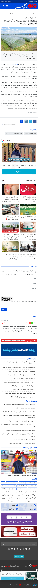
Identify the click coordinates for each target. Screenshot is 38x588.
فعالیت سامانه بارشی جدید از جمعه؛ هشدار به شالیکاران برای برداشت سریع (19, 416)
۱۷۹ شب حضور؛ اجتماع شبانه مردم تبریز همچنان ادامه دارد (20, 375)
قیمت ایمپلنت (18, 492)
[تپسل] (3, 141)
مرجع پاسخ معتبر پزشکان (8, 489)
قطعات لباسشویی (6, 492)
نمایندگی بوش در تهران (8, 495)
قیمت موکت (20, 486)
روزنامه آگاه (10, 501)
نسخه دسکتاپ (19, 556)
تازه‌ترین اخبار (32, 358)
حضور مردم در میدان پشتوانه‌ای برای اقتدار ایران (22, 397)
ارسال (3, 309)
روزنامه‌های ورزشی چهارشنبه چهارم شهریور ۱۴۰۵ (22, 475)
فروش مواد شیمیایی (30, 492)
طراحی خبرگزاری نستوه (28, 585)
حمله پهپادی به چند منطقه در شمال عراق (24, 379)
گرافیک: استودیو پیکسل (13, 585)
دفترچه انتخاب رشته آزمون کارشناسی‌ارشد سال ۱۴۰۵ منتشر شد (18, 412)
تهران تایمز (28, 501)
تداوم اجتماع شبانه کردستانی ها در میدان (24, 390)
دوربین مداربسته (21, 489)
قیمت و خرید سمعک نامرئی (16, 498)
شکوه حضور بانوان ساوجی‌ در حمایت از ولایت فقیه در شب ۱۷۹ (19, 368)
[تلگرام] (29, 549)
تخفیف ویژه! (12, 578)
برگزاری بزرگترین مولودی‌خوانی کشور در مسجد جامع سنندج (20, 393)
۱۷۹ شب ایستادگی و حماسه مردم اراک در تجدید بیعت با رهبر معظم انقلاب (19, 363)
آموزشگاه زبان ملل (31, 498)
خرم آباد (8, 133)
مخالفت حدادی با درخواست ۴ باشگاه (25, 408)
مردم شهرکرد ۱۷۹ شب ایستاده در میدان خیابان (23, 386)
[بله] (26, 549)
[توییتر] (20, 549)
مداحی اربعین (32, 489)
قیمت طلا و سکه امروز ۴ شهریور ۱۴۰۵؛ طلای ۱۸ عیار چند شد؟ (19, 404)
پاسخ (3, 323)
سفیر (3, 483)
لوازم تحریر (22, 483)
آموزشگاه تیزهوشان (31, 495)
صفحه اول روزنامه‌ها (30, 447)
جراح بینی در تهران (31, 483)
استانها (34, 13)
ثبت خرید (19, 171)
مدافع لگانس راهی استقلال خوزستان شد (24, 440)
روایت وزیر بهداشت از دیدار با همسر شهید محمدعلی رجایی (19, 382)
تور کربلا (13, 486)
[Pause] (4, 160)
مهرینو (3, 498)
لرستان (29, 13)
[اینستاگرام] (23, 549)
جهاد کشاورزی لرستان (30, 133)
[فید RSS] (14, 549)
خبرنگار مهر (15, 65)
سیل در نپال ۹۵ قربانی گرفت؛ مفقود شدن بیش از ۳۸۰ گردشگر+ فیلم (18, 426)
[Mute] (7, 160)
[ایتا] (8, 549)
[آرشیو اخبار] (11, 549)
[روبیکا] (17, 549)
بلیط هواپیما (20, 495)
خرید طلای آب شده (31, 486)
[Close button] (36, 570)
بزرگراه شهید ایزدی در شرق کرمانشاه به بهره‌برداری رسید (20, 430)
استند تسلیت (5, 486)
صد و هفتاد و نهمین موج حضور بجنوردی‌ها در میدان (21, 371)
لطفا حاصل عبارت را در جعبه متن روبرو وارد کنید (24, 302)
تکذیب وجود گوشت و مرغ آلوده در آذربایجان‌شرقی (22, 443)
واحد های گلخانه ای (17, 133)
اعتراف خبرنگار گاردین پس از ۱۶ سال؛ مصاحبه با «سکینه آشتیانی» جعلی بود (18, 435)
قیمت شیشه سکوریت (12, 483)
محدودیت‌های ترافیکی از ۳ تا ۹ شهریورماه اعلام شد (21, 421)
